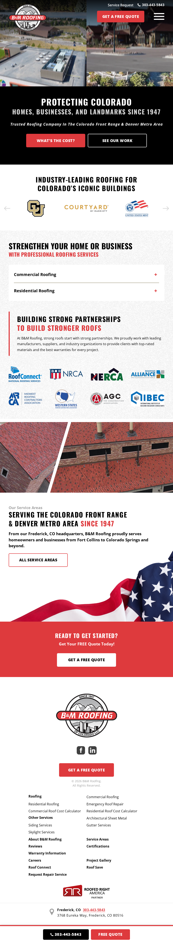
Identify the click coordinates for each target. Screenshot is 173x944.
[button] (7, 208)
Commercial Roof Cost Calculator (54, 811)
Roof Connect (39, 867)
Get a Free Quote (86, 659)
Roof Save (94, 867)
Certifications (97, 846)
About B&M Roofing (45, 839)
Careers (34, 860)
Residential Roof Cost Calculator (111, 811)
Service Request (120, 5)
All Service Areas (38, 559)
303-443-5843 (153, 5)
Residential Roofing (43, 804)
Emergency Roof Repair (105, 804)
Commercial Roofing (102, 797)
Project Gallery (98, 860)
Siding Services (40, 825)
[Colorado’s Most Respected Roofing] (28, 16)
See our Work (117, 140)
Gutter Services (98, 825)
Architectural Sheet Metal (106, 818)
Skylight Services (41, 832)
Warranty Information (47, 853)
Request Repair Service (47, 874)
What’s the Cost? (56, 140)
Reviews (35, 846)
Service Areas (97, 839)
